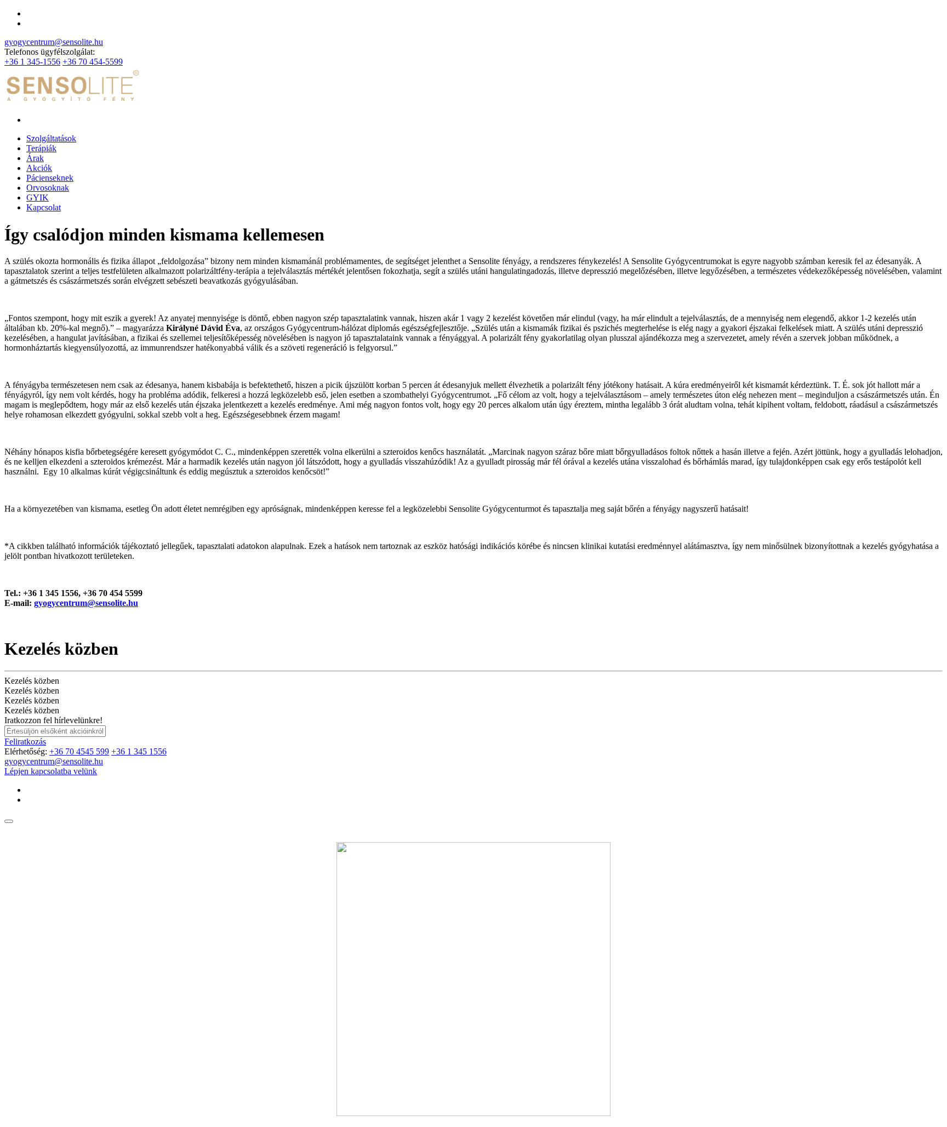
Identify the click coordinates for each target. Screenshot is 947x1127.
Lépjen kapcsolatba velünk (50, 771)
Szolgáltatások (51, 138)
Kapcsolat (43, 207)
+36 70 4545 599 (79, 751)
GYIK (37, 197)
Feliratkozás (25, 741)
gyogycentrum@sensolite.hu (53, 42)
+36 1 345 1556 (139, 751)
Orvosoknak (47, 187)
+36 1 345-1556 (32, 61)
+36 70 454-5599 (92, 61)
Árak (35, 158)
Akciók (39, 168)
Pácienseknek (49, 177)
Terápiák (41, 148)
